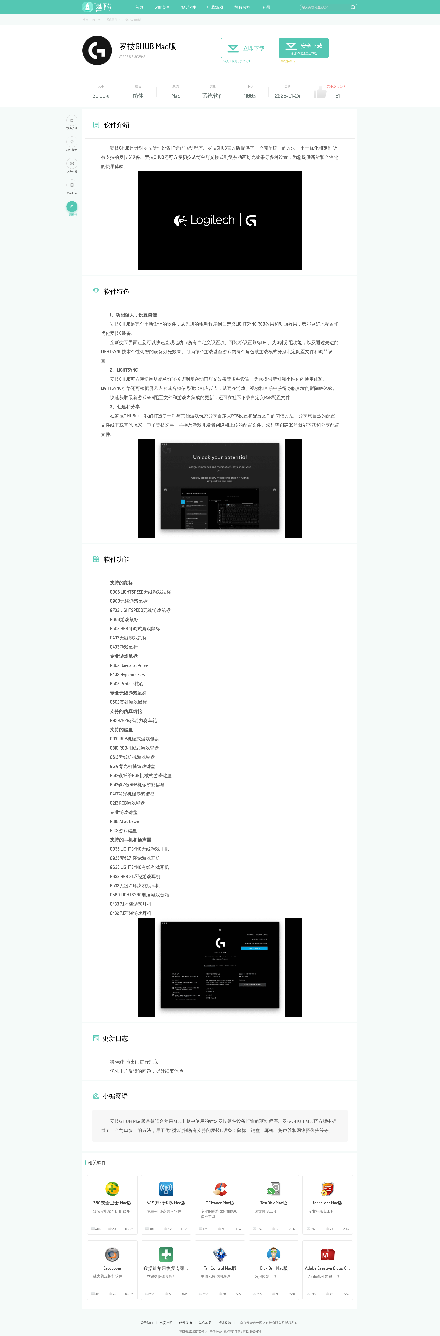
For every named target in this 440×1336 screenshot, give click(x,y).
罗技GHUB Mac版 (131, 19)
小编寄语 (71, 214)
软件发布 (185, 1322)
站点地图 (205, 1322)
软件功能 (71, 171)
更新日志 (71, 193)
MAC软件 (188, 7)
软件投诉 (289, 61)
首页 (139, 7)
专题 (266, 7)
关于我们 (146, 1322)
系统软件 (111, 19)
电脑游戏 (215, 7)
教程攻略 (242, 7)
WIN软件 (161, 7)
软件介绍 (71, 128)
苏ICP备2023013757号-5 (193, 1331)
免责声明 (166, 1322)
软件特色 (71, 149)
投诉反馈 (224, 1322)
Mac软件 (97, 19)
